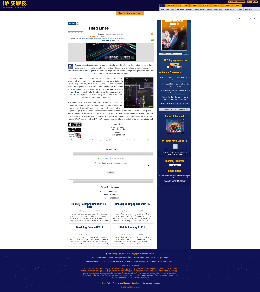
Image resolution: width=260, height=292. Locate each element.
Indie (237, 6)
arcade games (90, 71)
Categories (218, 9)
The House (116, 261)
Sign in (106, 194)
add (175, 146)
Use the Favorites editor (174, 154)
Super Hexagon (128, 261)
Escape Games (162, 258)
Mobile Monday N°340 (132, 227)
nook (103, 38)
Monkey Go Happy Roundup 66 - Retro (89, 205)
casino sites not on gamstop (236, 18)
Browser (171, 6)
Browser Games (126, 258)
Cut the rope (106, 261)
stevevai (107, 158)
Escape (189, 9)
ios (95, 38)
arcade (86, 38)
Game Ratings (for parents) (142, 283)
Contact (156, 283)
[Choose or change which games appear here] (186, 140)
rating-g (108, 38)
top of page (119, 191)
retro (112, 38)
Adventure (180, 9)
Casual (227, 6)
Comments (248, 9)
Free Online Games (99, 258)
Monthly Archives (174, 161)
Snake (112, 65)
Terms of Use (118, 283)
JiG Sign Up (252, 2)
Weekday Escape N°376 (89, 227)
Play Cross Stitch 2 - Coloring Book (172, 78)
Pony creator (157, 261)
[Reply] (148, 166)
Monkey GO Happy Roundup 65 (132, 204)
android (81, 38)
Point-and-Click (199, 9)
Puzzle (209, 9)
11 (87, 234)
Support (239, 9)
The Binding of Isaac (143, 261)
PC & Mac (183, 6)
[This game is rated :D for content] (152, 41)
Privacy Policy (105, 283)
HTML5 (205, 6)
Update (111, 172)
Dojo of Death (168, 261)
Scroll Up (105, 187)
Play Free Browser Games (130, 13)
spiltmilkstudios (120, 38)
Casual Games (113, 258)
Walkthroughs (229, 9)
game (91, 38)
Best (172, 9)
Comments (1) (106, 40)
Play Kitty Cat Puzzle (168, 103)
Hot (167, 9)
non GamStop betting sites (250, 18)
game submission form (150, 275)
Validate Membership (237, 2)
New (162, 9)
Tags (162, 5)
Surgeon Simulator (93, 261)
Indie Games (150, 258)
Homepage (115, 187)
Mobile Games (139, 258)
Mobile (195, 6)
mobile (98, 38)
